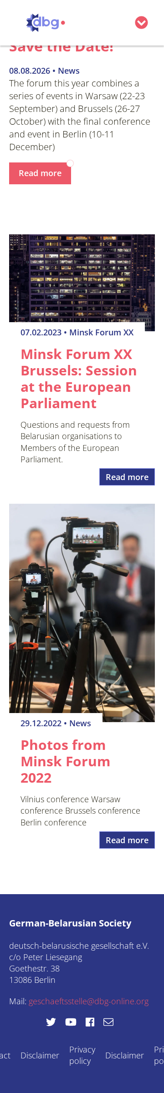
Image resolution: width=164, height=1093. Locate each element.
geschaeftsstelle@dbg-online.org (89, 1001)
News (69, 70)
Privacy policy (82, 1055)
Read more (40, 172)
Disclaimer (39, 1055)
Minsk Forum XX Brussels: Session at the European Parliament (78, 378)
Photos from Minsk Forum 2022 (65, 761)
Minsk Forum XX (101, 332)
